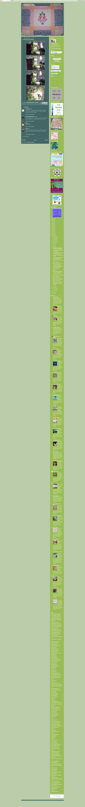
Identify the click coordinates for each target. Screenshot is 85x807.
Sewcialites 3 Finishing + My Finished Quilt (57, 298)
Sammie (53, 757)
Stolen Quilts (54, 773)
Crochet (53, 668)
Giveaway (53, 691)
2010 (53, 293)
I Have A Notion (55, 539)
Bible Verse (54, 647)
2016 (53, 230)
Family (53, 681)
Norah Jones (54, 735)
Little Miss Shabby (56, 327)
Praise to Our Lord (55, 747)
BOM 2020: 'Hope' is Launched (59, 529)
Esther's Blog (55, 527)
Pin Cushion (54, 741)
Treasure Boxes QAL (55, 787)
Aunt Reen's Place (56, 565)
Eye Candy (53, 680)
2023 (53, 220)
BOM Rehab (54, 655)
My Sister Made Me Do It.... (30, 116)
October (54, 239)
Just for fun (46, 104)
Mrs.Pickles (28, 108)
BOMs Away (54, 657)
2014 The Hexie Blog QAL (56, 626)
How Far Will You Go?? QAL (56, 704)
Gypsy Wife (54, 695)
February (54, 288)
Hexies (53, 698)
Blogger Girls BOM (55, 650)
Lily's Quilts (55, 599)
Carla (27, 128)
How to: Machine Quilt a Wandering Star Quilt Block (60, 485)
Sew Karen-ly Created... (57, 360)
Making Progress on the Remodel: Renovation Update (59, 542)
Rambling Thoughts (55, 752)
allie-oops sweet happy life (57, 460)
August (54, 242)
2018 (53, 227)
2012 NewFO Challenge (56, 615)
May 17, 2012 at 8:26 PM (30, 126)
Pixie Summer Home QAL (56, 744)
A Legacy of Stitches (56, 384)
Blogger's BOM (54, 651)
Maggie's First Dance (55, 724)
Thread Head (55, 315)
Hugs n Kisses (55, 451)
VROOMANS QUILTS (56, 395)
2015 (53, 231)
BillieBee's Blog (29, 5)
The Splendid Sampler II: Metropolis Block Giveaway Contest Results (60, 555)
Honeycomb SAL (54, 701)
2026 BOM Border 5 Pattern (57, 328)
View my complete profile (56, 48)
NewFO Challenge (55, 734)
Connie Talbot (54, 667)
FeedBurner (59, 61)
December (54, 236)
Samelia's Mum (55, 349)
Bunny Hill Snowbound (55, 660)
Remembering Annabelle (56, 755)
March (54, 287)
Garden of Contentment (56, 689)
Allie (26, 123)
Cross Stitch (54, 670)
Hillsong (53, 699)
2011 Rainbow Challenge (56, 614)
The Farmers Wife (55, 781)
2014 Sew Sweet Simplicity (56, 625)
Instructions (54, 711)
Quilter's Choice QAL (55, 751)
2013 (53, 234)
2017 (53, 228)
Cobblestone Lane (55, 665)
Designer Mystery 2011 (55, 674)
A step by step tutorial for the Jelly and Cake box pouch (57, 453)
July (53, 243)
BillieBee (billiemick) (55, 43)
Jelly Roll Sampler (55, 714)
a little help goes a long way (60, 442)
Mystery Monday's (55, 731)
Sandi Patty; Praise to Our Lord (57, 758)
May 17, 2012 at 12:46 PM (30, 114)
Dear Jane (53, 671)
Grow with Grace (54, 694)
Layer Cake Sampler (55, 721)
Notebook (53, 737)
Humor (53, 705)
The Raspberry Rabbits (57, 515)
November (54, 238)
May (54, 246)
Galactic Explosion (55, 688)
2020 (53, 224)
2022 (53, 221)
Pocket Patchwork (55, 745)
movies (53, 728)
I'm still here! (59, 385)
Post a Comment (26, 136)
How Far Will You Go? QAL (56, 702)
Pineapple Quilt (54, 742)
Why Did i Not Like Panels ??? (59, 374)
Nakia (53, 732)
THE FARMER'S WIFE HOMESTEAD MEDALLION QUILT (59, 507)
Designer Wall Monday (55, 677)
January (54, 290)
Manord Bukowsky (55, 727)
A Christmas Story (55, 635)
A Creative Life (55, 587)
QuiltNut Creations (56, 417)
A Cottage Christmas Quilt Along (57, 636)
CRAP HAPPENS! (56, 496)
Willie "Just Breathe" (56, 276)
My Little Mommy (60, 461)
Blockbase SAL (54, 648)
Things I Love (54, 785)
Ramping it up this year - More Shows (59, 589)
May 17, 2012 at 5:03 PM (30, 121)
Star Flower (54, 769)
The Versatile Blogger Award (56, 784)
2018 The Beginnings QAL (56, 630)
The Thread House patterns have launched (59, 601)
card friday (59, 418)
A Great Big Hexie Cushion (59, 350)
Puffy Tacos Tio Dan (55, 748)
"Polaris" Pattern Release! (59, 362)
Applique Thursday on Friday (57, 279)
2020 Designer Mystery (55, 632)
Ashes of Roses (54, 644)
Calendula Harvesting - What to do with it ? (59, 474)
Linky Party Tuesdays (55, 722)
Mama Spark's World (56, 428)
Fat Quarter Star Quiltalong (56, 684)
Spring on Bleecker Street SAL (57, 765)
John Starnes (54, 715)
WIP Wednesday (54, 791)
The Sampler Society (55, 782)
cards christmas (54, 661)
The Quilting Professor (57, 372)
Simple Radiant (54, 762)
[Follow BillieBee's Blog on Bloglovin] (56, 71)
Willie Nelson (54, 788)
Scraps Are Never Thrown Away (59, 578)
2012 (53, 235)
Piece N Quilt (55, 483)
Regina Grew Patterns (55, 754)
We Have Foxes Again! (56, 273)
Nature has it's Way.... (56, 268)
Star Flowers (54, 770)
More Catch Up (59, 429)
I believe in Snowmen (55, 708)
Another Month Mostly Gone (59, 339)
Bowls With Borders (55, 658)
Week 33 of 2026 (59, 317)
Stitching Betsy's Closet (56, 772)
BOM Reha (53, 654)
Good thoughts (54, 692)
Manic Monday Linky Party (56, 725)
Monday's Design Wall (56, 280)
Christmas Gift (54, 664)
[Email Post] (41, 102)
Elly (52, 678)
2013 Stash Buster (55, 622)
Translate (58, 53)
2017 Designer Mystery (55, 629)
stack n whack (54, 767)
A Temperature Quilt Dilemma (59, 407)
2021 (53, 223)
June (54, 245)
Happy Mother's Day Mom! (57, 277)
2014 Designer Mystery (55, 623)
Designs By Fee (55, 471)
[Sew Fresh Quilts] (57, 205)
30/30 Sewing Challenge (56, 633)
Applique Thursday (55, 641)
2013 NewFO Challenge (56, 618)
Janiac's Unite (54, 712)
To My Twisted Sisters (56, 262)
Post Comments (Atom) (30, 142)
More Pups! (54, 269)
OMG (52, 738)
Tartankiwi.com (54, 777)
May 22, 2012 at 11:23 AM (30, 134)
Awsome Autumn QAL (55, 645)
